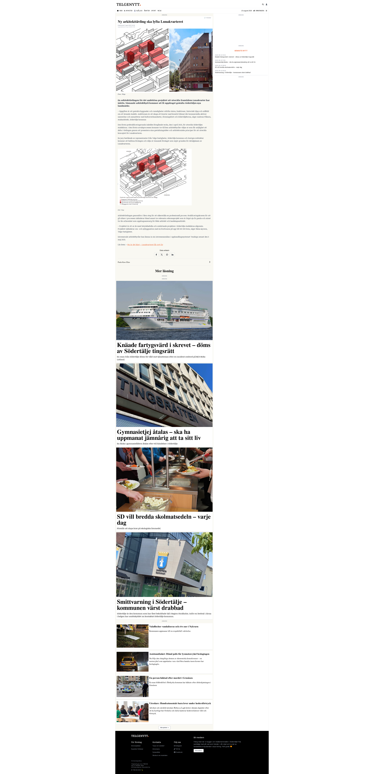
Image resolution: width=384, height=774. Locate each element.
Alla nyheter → (164, 727)
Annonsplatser (136, 746)
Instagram (178, 746)
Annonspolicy (136, 761)
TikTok (177, 749)
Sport (153, 10)
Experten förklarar (137, 749)
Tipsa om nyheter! (158, 746)
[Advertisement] (241, 30)
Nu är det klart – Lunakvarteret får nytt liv (145, 244)
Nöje (159, 10)
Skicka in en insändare (159, 755)
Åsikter (147, 10)
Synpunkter (156, 752)
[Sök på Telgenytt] (263, 4)
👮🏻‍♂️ (138, 10)
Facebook (178, 752)
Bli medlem (198, 750)
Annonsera (156, 749)
